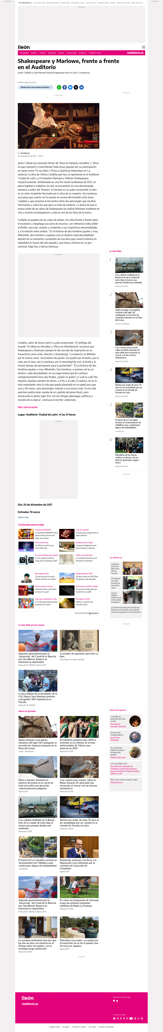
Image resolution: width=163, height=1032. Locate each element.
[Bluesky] (70, 87)
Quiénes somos (55, 1027)
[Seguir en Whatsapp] (139, 1018)
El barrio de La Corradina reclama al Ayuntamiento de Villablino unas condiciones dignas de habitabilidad (37, 863)
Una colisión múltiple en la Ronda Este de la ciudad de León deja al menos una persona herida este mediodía (36, 824)
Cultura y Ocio (23, 517)
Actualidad (24, 53)
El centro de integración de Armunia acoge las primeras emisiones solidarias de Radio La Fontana (79, 903)
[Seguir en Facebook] (121, 1018)
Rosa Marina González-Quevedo (72, 659)
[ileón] (36, 998)
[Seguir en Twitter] (118, 1018)
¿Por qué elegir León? (119, 763)
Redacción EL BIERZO (26, 665)
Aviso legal (92, 1027)
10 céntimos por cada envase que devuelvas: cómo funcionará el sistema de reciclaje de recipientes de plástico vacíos (116, 583)
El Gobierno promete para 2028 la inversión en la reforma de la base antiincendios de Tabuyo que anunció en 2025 (78, 744)
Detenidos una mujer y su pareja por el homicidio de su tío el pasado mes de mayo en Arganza (79, 943)
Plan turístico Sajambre (53, 3)
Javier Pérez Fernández (115, 739)
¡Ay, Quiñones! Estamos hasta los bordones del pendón (117, 751)
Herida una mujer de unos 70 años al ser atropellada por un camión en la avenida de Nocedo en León (79, 822)
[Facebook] (64, 87)
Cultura (43, 53)
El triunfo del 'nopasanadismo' (117, 733)
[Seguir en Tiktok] (135, 1018)
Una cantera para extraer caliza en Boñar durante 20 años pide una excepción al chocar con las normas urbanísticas (78, 784)
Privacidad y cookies (79, 1027)
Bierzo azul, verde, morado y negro (124, 780)
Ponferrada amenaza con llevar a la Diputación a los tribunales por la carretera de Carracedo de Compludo (78, 864)
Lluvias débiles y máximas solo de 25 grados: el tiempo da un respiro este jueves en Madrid (116, 597)
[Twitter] (76, 87)
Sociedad (52, 53)
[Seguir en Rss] (142, 1018)
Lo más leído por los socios (31, 625)
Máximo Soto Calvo (118, 757)
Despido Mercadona (103, 3)
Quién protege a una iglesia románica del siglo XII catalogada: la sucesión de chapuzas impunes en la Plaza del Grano (37, 744)
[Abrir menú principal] (143, 47)
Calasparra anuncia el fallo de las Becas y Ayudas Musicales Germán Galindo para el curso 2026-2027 (116, 568)
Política (34, 53)
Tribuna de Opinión (117, 710)
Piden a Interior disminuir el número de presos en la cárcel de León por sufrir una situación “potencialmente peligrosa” (35, 784)
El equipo (66, 1027)
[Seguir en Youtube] (131, 1018)
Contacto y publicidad (106, 1027)
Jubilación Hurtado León (123, 3)
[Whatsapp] (59, 87)
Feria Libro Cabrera (91, 3)
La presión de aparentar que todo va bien (79, 655)
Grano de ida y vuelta (39, 3)
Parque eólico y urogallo (77, 3)
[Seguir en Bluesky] (114, 1018)
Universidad (72, 53)
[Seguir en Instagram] (127, 1018)
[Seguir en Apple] (117, 1001)
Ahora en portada (27, 711)
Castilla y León (95, 53)
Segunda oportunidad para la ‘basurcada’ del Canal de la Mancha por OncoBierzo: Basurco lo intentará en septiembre (37, 657)
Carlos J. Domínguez (26, 751)
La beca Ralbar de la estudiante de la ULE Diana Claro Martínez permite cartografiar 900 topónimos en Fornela (37, 698)
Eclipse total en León (137, 3)
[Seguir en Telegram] (124, 1018)
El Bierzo (82, 53)
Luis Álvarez (23, 869)
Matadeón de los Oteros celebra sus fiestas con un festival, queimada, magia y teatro (127, 459)
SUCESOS (112, 3)
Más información (28, 407)
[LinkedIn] (81, 87)
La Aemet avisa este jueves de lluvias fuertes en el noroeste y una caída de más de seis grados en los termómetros (126, 609)
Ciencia (61, 53)
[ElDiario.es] (135, 53)
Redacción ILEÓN (66, 751)
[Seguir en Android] (114, 1001)
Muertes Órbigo (65, 3)
